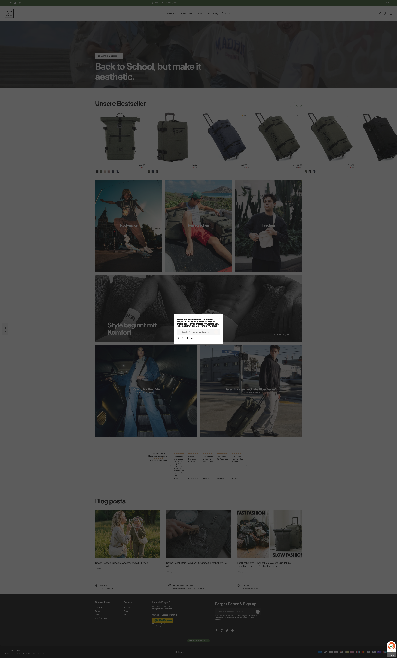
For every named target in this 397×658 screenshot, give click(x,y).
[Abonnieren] (216, 332)
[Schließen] (219, 318)
